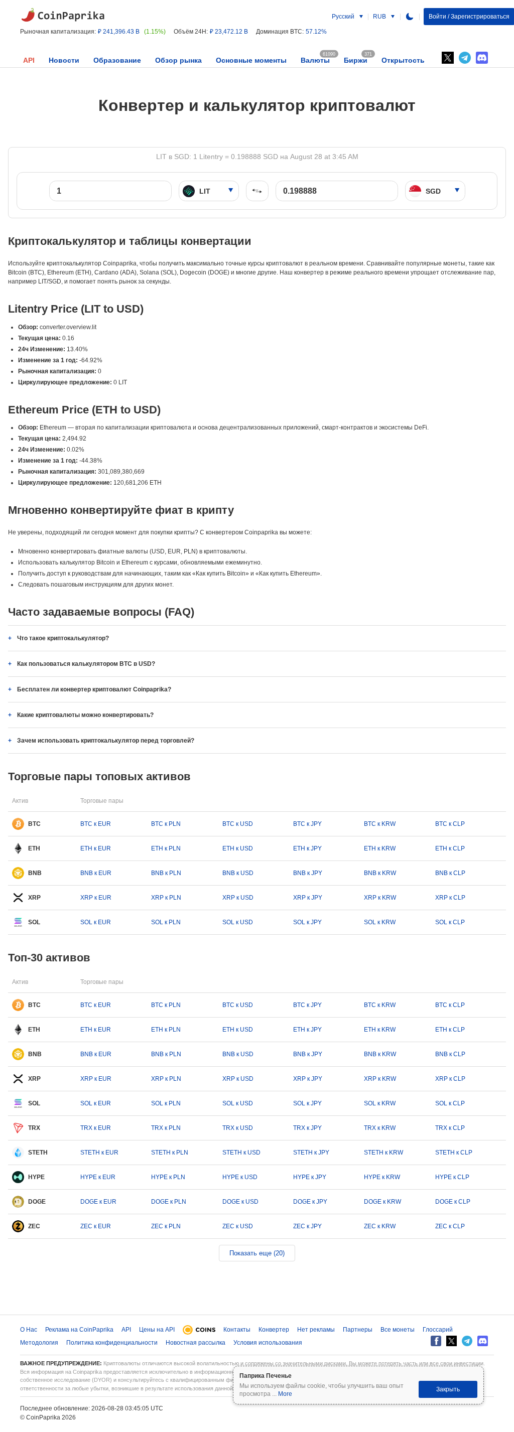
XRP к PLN (166, 897)
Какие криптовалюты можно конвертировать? (85, 715)
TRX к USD (237, 1127)
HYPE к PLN (168, 1177)
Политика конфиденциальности (112, 1342)
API (29, 60)
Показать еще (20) (257, 1253)
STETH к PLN (169, 1152)
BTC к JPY (307, 823)
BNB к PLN (166, 873)
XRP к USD (237, 897)
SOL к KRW (380, 922)
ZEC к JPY (307, 1226)
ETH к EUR (95, 848)
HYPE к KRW (382, 1177)
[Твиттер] (448, 58)
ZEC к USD (237, 1226)
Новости (64, 60)
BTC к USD (237, 823)
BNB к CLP (450, 873)
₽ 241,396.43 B (119, 31)
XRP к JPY (307, 897)
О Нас (28, 1329)
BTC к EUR (95, 823)
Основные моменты (251, 60)
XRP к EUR (95, 897)
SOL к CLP (450, 922)
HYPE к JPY (309, 1177)
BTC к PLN (166, 823)
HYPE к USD (240, 1177)
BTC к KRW (380, 823)
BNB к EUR (95, 873)
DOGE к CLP (452, 1201)
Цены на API (157, 1329)
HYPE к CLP (452, 1177)
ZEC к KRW (380, 1226)
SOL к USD (237, 922)
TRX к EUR (95, 1127)
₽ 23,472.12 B (229, 31)
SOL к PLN (166, 922)
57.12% (316, 31)
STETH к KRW (383, 1152)
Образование (117, 60)
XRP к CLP (450, 897)
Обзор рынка (178, 60)
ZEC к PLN (166, 1226)
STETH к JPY (311, 1152)
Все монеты (397, 1329)
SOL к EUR (95, 922)
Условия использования (267, 1342)
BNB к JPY (307, 873)
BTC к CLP (450, 823)
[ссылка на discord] (482, 58)
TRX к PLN (166, 1127)
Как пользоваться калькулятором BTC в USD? (86, 663)
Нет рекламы (316, 1329)
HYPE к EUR (97, 1177)
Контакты (236, 1329)
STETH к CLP (453, 1152)
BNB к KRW (380, 873)
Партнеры (357, 1329)
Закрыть (448, 1389)
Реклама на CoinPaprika (79, 1329)
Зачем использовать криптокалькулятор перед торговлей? (105, 740)
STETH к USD (241, 1152)
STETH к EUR (99, 1152)
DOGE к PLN (168, 1201)
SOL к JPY (307, 922)
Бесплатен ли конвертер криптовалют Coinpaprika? (94, 689)
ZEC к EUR (95, 1226)
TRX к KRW (380, 1127)
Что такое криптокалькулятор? (63, 638)
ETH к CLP (450, 848)
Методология (39, 1342)
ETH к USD (237, 848)
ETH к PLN (166, 848)
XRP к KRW (380, 897)
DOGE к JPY (310, 1201)
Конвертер (274, 1329)
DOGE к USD (240, 1201)
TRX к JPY (307, 1127)
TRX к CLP (450, 1127)
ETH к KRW (380, 848)
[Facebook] (436, 1341)
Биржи (355, 60)
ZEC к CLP (450, 1226)
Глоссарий (438, 1329)
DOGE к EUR (98, 1201)
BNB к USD (237, 873)
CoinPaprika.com (62, 15)
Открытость (403, 60)
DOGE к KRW (382, 1201)
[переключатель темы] (409, 16)
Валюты (315, 60)
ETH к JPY (307, 848)
